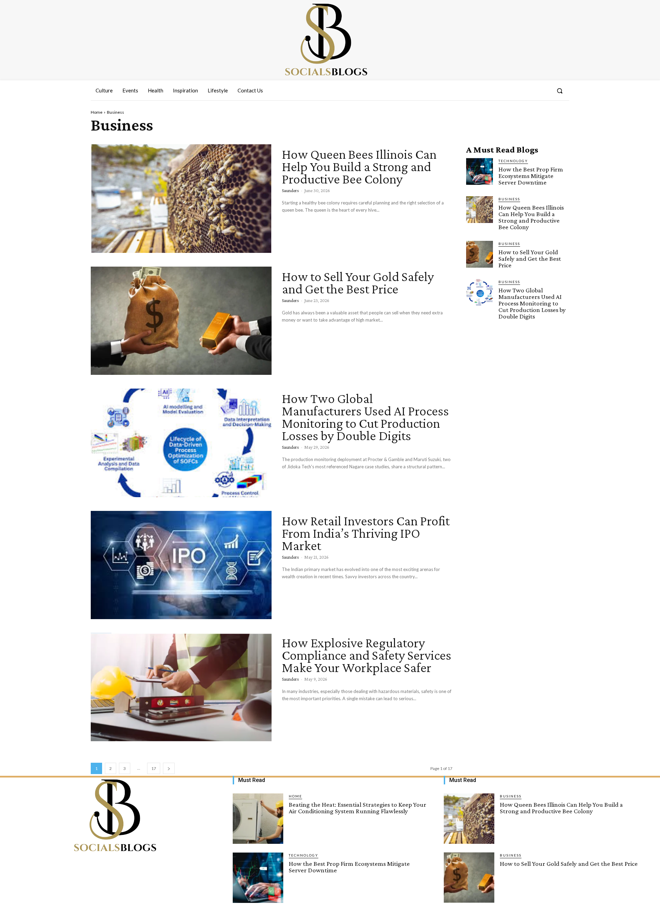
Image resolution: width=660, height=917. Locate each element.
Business (509, 199)
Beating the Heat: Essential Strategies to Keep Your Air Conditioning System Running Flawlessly (357, 808)
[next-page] (169, 768)
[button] (559, 90)
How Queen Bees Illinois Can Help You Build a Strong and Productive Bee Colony (359, 166)
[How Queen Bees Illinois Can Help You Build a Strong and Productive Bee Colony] (181, 198)
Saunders (290, 190)
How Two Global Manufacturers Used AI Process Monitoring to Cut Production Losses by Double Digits (365, 417)
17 (153, 768)
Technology (513, 161)
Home (96, 112)
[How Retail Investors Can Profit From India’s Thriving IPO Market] (181, 565)
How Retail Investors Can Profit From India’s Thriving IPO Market (366, 533)
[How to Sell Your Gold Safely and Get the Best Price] (181, 321)
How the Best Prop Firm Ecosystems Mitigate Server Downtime (530, 176)
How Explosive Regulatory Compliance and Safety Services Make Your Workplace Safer (366, 655)
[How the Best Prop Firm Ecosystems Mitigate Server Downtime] (479, 171)
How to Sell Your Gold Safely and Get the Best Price (358, 283)
